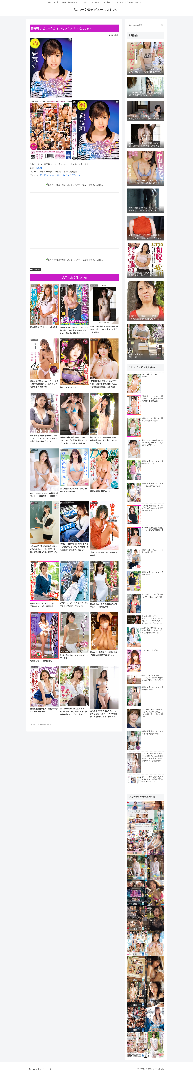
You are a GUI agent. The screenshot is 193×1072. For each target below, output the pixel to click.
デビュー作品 (36, 269)
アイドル (44, 175)
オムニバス (55, 175)
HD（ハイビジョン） (71, 175)
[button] (162, 25)
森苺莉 (39, 168)
